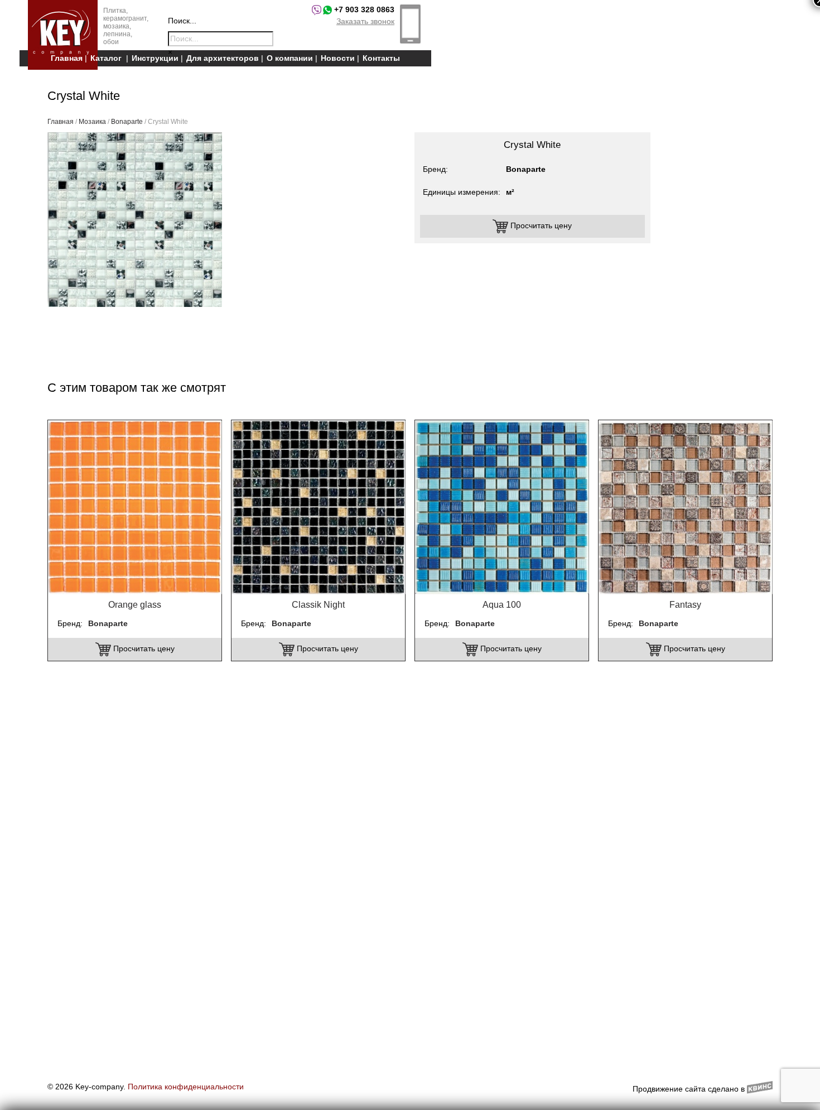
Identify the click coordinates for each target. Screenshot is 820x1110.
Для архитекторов (222, 58)
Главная (67, 58)
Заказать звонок (365, 21)
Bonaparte (127, 122)
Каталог (106, 58)
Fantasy (685, 604)
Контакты (381, 58)
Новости (338, 58)
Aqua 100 (502, 604)
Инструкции (155, 58)
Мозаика (92, 122)
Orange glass (134, 604)
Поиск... (182, 20)
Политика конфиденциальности (186, 1086)
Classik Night (318, 604)
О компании (290, 58)
